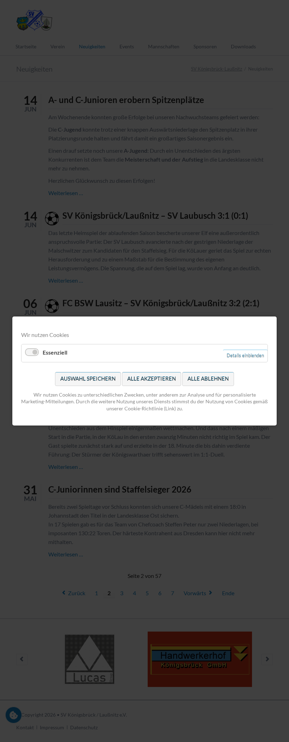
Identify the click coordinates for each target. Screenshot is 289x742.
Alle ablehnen (208, 378)
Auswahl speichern (88, 378)
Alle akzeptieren (151, 378)
